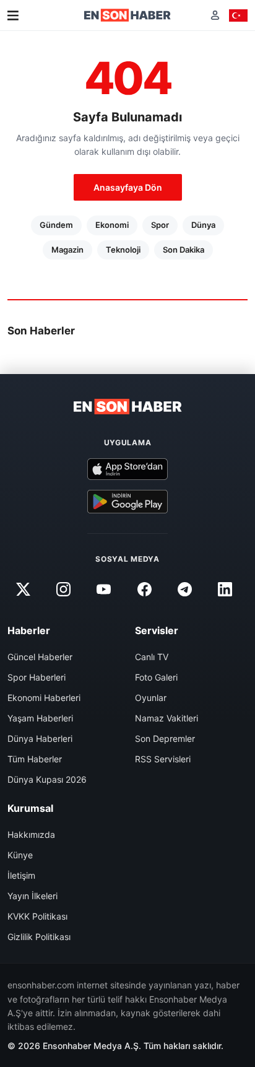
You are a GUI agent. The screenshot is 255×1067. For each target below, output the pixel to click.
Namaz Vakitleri (166, 718)
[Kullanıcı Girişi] (215, 15)
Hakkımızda (31, 834)
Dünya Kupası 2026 (47, 779)
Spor (160, 225)
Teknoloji (123, 250)
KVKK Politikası (37, 916)
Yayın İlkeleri (32, 896)
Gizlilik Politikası (39, 936)
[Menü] (13, 15)
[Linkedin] (224, 589)
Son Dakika (183, 250)
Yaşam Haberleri (40, 718)
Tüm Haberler (34, 759)
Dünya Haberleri (39, 738)
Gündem (56, 225)
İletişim (21, 875)
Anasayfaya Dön (127, 187)
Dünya (203, 225)
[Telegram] (184, 589)
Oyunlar (150, 697)
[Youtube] (104, 589)
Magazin (67, 250)
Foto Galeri (156, 677)
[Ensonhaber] (127, 15)
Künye (20, 855)
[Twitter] (23, 589)
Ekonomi (112, 225)
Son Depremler (165, 738)
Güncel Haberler (39, 656)
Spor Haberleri (36, 677)
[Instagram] (64, 589)
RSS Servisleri (163, 759)
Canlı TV (151, 656)
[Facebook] (144, 589)
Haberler (28, 630)
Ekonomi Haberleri (43, 697)
